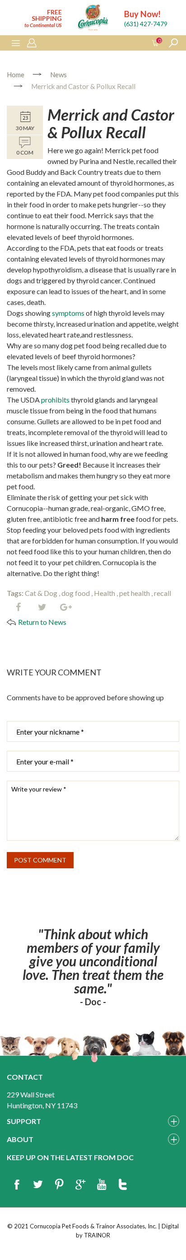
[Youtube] (101, 1185)
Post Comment (40, 860)
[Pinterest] (59, 1185)
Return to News (42, 622)
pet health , (136, 593)
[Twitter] (42, 608)
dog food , (77, 593)
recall (162, 593)
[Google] (66, 608)
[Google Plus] (80, 1185)
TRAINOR (97, 1235)
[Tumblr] (122, 1185)
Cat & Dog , (42, 593)
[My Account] (31, 43)
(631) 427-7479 (145, 24)
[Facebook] (18, 608)
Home (15, 74)
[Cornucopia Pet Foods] (93, 18)
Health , (106, 593)
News (58, 74)
